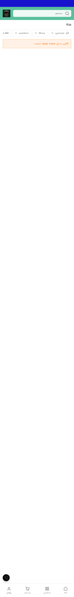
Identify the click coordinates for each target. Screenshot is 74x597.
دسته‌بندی (24, 33)
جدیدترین (60, 33)
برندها (42, 33)
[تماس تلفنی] (6, 577)
